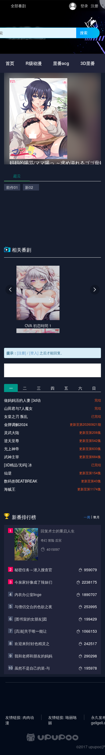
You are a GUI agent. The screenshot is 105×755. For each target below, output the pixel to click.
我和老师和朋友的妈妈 (33, 656)
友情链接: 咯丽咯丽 (62, 717)
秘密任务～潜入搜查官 (33, 569)
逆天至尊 (11, 440)
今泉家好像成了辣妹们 (33, 582)
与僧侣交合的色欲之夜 (33, 606)
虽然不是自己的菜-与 (32, 668)
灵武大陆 (11, 432)
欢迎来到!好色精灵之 (32, 643)
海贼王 (9, 489)
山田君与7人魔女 (18, 408)
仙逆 (8, 473)
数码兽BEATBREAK (20, 481)
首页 (10, 63)
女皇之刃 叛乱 (16, 416)
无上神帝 (11, 448)
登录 (84, 5)
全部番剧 (18, 5)
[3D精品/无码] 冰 (18, 464)
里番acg (61, 63)
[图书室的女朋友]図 (31, 619)
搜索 (84, 32)
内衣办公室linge (28, 594)
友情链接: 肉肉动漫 (19, 717)
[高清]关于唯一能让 (31, 631)
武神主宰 (11, 456)
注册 (94, 5)
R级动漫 (34, 63)
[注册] (21, 352)
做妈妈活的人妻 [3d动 (22, 400)
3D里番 (87, 63)
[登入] (33, 352)
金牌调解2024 (16, 424)
